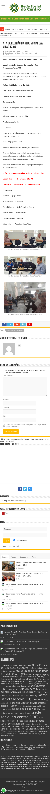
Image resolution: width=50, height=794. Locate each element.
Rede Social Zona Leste (22, 722)
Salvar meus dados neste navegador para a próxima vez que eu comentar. (24, 425)
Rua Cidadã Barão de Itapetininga (17, 731)
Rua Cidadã (16, 728)
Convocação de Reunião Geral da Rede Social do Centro (25, 680)
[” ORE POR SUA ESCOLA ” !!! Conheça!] (2, 641)
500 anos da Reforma (22, 665)
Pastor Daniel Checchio (24, 697)
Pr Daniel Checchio (23, 702)
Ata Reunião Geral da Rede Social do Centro (24, 672)
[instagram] (30, 489)
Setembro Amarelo (40, 731)
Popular (14, 557)
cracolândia (42, 684)
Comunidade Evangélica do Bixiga (18, 679)
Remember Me (21, 541)
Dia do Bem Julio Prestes (30, 692)
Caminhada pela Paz (28, 677)
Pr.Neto (4, 703)
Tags (33, 557)
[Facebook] (20, 489)
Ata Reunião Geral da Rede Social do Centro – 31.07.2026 (26, 29)
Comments (24, 557)
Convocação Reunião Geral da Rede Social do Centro (23, 682)
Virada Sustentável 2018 (31, 734)
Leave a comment (31, 53)
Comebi (41, 677)
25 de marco (7, 665)
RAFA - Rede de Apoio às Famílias (27, 706)
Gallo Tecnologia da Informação (31, 781)
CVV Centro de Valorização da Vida (15, 686)
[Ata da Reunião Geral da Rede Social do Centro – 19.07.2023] (2, 632)
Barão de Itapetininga (37, 674)
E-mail (6, 408)
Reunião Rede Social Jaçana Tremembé (24, 726)
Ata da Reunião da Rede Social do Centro (24, 666)
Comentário (8, 376)
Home (4, 34)
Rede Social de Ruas (24, 713)
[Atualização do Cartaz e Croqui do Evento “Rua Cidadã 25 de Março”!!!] (2, 649)
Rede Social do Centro (12, 51)
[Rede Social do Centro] (25, 7)
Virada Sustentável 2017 (11, 734)
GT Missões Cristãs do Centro (23, 696)
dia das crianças (12, 689)
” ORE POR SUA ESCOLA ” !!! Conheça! (22, 641)
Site (4, 416)
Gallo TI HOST (31, 784)
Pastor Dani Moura (40, 700)
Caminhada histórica (9, 677)
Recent (4, 557)
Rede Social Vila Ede (28, 721)
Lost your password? (11, 546)
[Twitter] (25, 489)
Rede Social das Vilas (16, 34)
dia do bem (30, 689)
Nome (6, 399)
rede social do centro (21, 714)
